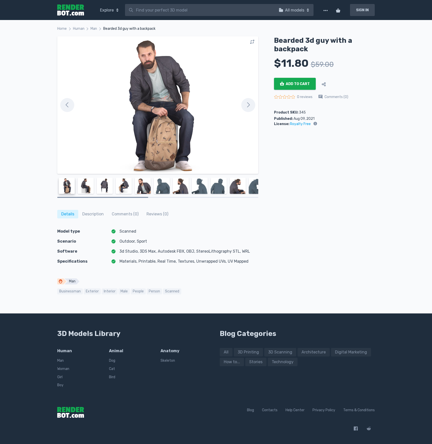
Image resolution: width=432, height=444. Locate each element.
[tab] (67, 214)
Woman (63, 369)
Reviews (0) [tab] (157, 214)
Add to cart (297, 84)
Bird (112, 377)
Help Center (295, 410)
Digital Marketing (351, 352)
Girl (59, 377)
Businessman (70, 291)
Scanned (172, 291)
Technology (283, 361)
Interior (110, 291)
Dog (112, 360)
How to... (232, 361)
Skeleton (167, 360)
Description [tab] (93, 214)
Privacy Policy (323, 410)
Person (154, 291)
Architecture (314, 352)
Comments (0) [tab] (125, 214)
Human (78, 29)
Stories (255, 361)
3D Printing (248, 352)
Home (62, 29)
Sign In (362, 10)
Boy (60, 385)
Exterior (92, 291)
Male (124, 291)
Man (93, 29)
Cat (112, 369)
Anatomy (170, 350)
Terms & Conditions (359, 410)
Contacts (270, 410)
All (226, 352)
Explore (107, 10)
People (138, 291)
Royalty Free (300, 124)
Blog (250, 410)
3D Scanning (280, 352)
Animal (116, 350)
